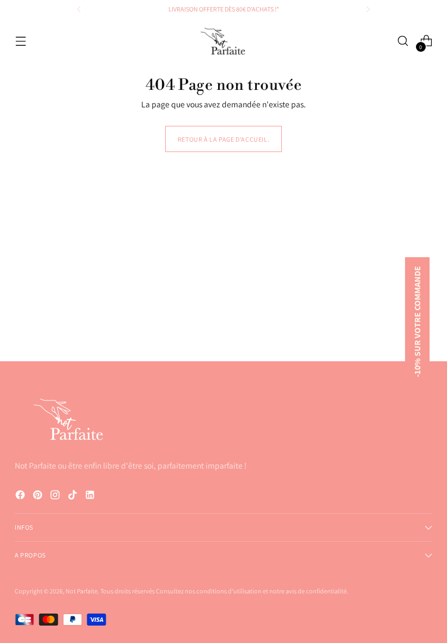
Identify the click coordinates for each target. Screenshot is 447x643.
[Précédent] (79, 9)
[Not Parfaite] (223, 41)
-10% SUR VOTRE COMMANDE (417, 321)
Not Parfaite (81, 591)
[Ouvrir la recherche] (403, 41)
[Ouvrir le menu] (20, 41)
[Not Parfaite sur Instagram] (56, 496)
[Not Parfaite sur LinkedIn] (91, 496)
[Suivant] (368, 9)
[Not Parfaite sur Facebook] (21, 496)
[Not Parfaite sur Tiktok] (73, 496)
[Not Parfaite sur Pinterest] (38, 496)
